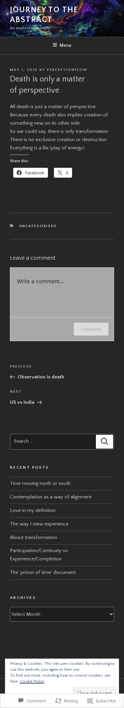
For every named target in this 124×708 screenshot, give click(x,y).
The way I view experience (39, 524)
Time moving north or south (40, 483)
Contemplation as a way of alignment (51, 497)
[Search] (104, 442)
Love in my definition (33, 510)
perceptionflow (67, 70)
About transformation (33, 537)
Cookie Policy (32, 681)
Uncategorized (38, 226)
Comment (91, 329)
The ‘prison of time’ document (43, 572)
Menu (65, 45)
